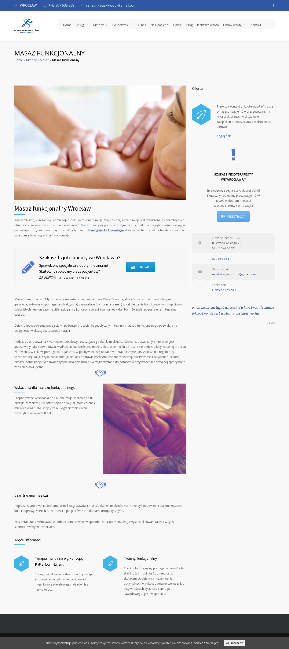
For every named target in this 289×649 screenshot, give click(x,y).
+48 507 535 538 (61, 5)
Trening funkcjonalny (140, 558)
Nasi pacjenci (159, 25)
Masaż (44, 60)
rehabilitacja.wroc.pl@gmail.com (111, 5)
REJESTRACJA (236, 216)
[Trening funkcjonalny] (110, 563)
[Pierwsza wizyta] (201, 114)
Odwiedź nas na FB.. (226, 290)
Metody (98, 25)
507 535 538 (220, 259)
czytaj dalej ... (226, 136)
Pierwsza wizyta (208, 25)
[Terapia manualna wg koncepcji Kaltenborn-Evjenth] (21, 563)
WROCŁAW (28, 5)
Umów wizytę (232, 25)
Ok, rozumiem (234, 643)
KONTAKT (144, 267)
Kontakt (255, 25)
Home (67, 25)
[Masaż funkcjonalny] (100, 143)
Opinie (177, 25)
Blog (189, 25)
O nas (142, 25)
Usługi (80, 25)
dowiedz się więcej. (207, 643)
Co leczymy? (120, 25)
